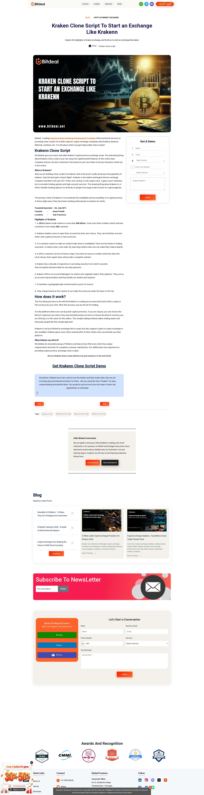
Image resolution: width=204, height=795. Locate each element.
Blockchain (37, 792)
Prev (39, 404)
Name (83, 626)
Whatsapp (59, 635)
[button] (133, 167)
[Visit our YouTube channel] (165, 780)
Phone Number (86, 638)
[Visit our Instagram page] (146, 780)
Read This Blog (87, 553)
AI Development (92, 462)
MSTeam (59, 655)
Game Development (110, 462)
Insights (97, 4)
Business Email (131, 626)
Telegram (59, 645)
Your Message (86, 650)
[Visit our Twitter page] (159, 780)
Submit (147, 197)
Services (85, 4)
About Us (36, 781)
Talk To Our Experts (165, 4)
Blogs (120, 4)
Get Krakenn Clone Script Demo (79, 366)
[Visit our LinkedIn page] (140, 780)
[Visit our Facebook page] (140, 787)
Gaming (36, 786)
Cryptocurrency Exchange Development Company (73, 138)
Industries (108, 4)
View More (56, 554)
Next (104, 404)
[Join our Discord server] (152, 780)
